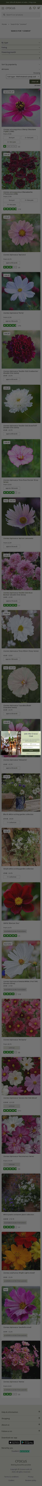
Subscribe (31, 750)
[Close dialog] (40, 732)
